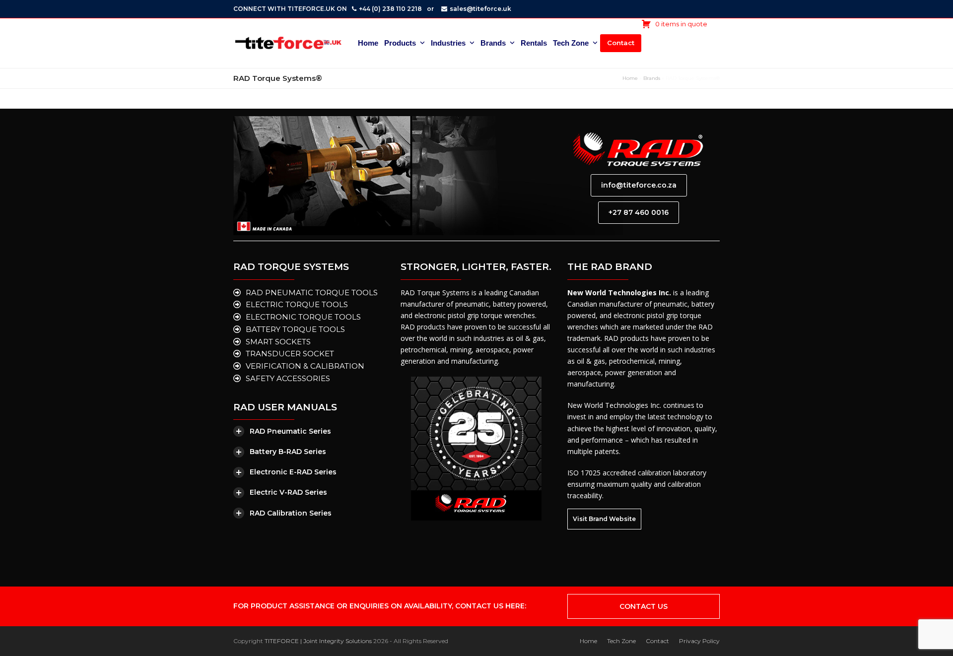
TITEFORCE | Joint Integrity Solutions (318, 641)
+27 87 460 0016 (639, 212)
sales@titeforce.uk (480, 8)
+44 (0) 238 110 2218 (390, 8)
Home (630, 78)
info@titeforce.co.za (639, 185)
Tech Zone (621, 641)
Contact (657, 641)
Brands (651, 78)
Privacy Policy (699, 641)
